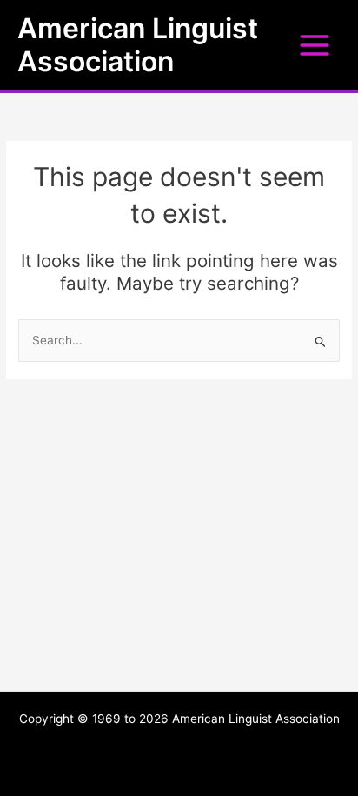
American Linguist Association (137, 44)
